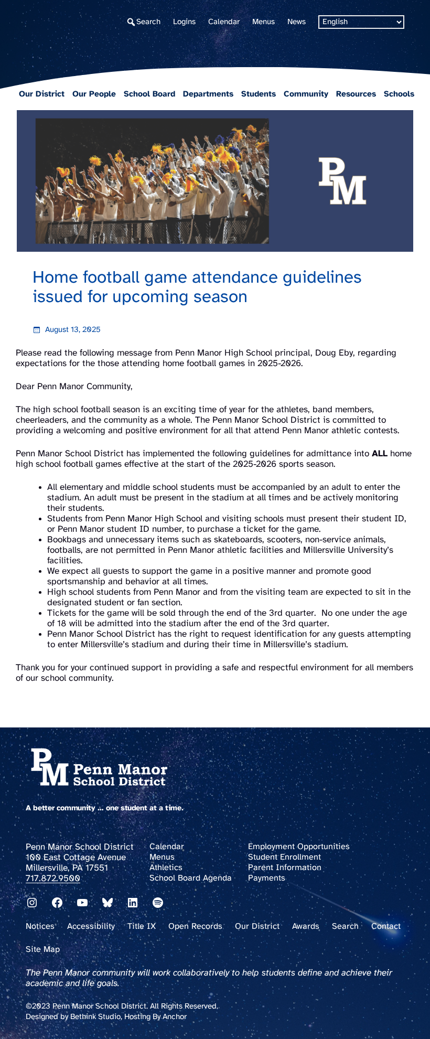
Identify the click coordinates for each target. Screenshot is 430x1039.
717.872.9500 (53, 878)
